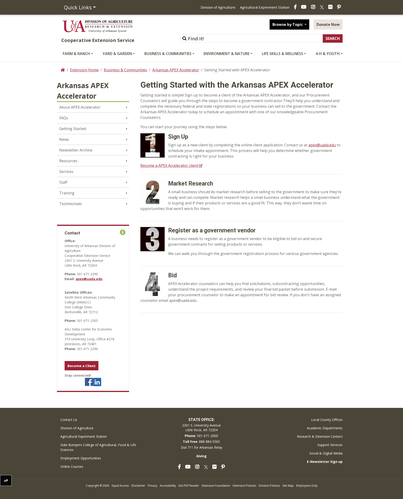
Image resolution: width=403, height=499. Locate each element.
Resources (68, 160)
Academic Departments (325, 428)
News (64, 139)
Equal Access (120, 486)
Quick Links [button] (78, 7)
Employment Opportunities (80, 458)
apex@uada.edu (89, 279)
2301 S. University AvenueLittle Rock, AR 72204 (201, 427)
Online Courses (71, 466)
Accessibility (168, 486)
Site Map (288, 486)
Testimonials (70, 203)
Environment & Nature (227, 53)
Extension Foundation (216, 486)
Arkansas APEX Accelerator (175, 69)
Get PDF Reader (188, 486)
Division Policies (269, 486)
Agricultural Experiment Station (264, 7)
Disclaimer (138, 486)
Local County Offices (327, 419)
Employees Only (306, 486)
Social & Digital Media (326, 453)
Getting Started (72, 128)
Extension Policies (244, 486)
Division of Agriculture (218, 7)
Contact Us (68, 419)
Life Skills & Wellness (282, 53)
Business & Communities (167, 53)
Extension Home (84, 69)
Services (66, 171)
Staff (63, 182)
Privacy (152, 486)
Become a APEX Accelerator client (169, 165)
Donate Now (328, 24)
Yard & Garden (117, 53)
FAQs (63, 117)
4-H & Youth (328, 53)
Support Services (330, 445)
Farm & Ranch (76, 53)
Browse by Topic (288, 24)
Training (66, 193)
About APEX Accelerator (80, 107)
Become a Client (81, 365)
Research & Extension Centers (320, 436)
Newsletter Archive (75, 150)
